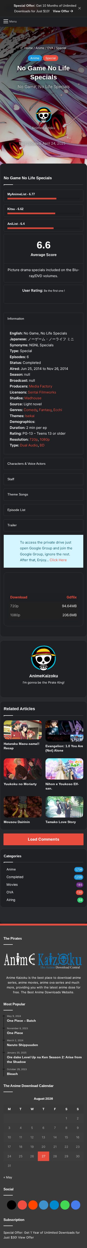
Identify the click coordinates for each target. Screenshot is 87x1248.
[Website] (43, 690)
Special (61, 48)
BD (42, 445)
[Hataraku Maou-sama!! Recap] (23, 729)
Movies (12, 884)
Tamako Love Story (60, 822)
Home (28, 48)
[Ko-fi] (75, 1205)
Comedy (30, 410)
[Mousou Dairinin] (23, 807)
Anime (40, 48)
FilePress (44, 580)
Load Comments (43, 839)
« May (7, 1177)
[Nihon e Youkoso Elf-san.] (64, 769)
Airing (10, 900)
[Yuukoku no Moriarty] (23, 769)
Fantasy (45, 410)
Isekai (30, 416)
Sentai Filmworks (42, 392)
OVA (50, 48)
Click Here (58, 560)
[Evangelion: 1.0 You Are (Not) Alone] (64, 731)
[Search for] (22, 21)
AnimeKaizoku (43, 128)
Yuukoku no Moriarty (20, 784)
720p (33, 439)
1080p (45, 439)
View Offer (61, 11)
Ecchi (57, 410)
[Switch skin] (81, 21)
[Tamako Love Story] (64, 807)
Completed (14, 877)
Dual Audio (29, 445)
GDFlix (16, 580)
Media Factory (40, 386)
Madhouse (33, 398)
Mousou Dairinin (17, 822)
